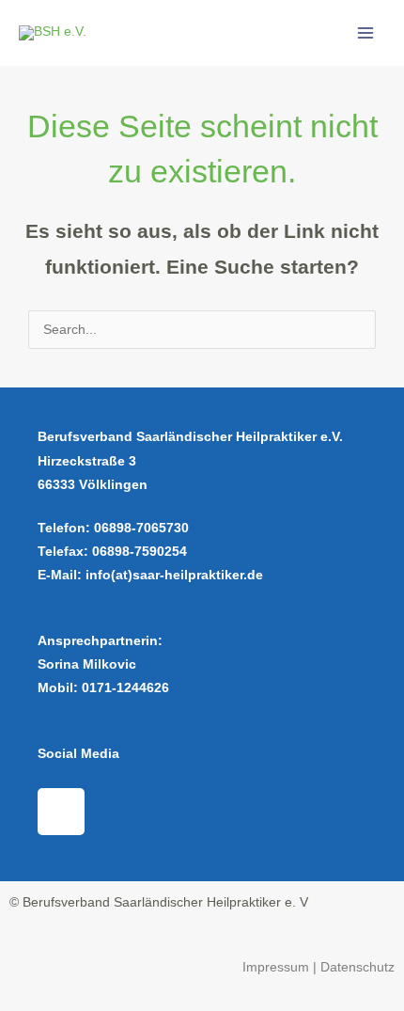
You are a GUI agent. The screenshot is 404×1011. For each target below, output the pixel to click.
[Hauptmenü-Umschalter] (366, 33)
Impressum (277, 967)
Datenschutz (357, 967)
